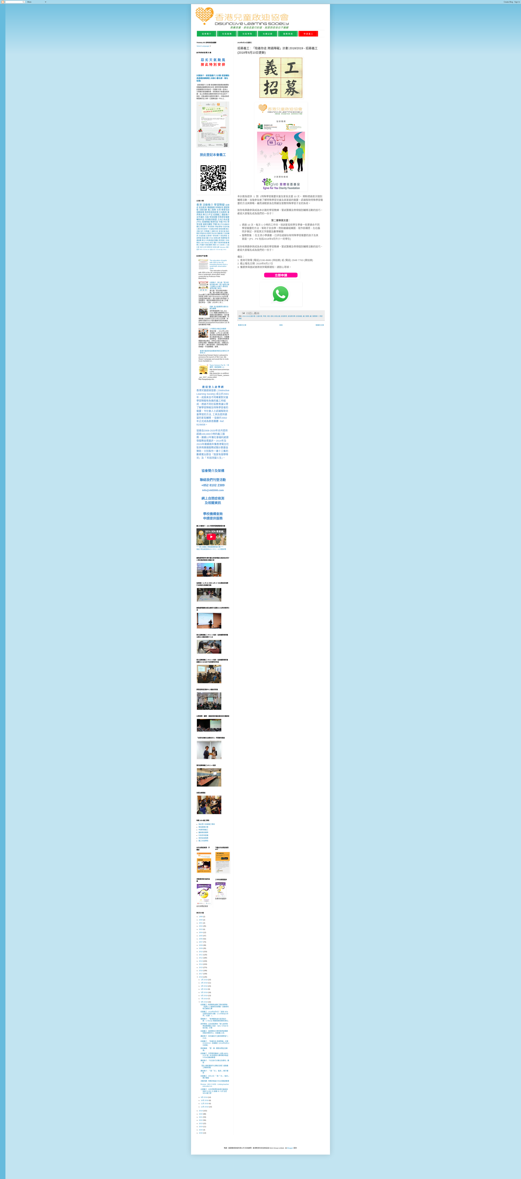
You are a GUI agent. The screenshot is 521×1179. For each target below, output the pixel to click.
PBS (225, 222)
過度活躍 (205, 238)
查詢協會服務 (203, 838)
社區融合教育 (214, 229)
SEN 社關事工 (221, 245)
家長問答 (223, 236)
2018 (201, 977)
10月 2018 (205, 1100)
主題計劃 (259, 316)
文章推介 (209, 236)
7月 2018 (204, 999)
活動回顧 (203, 210)
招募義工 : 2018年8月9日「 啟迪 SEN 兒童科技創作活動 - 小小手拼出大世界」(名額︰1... (214, 1014)
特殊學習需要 (223, 217)
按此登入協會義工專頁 (206, 824)
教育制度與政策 (211, 212)
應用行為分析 (212, 233)
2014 (201, 964)
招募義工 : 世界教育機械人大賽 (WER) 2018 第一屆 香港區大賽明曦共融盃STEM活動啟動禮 (214, 1055)
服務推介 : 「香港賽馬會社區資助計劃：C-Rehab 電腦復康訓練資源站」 (215, 1020)
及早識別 (200, 217)
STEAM (204, 249)
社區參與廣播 (222, 243)
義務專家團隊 (203, 832)
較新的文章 (242, 325)
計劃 (268, 316)
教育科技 (214, 222)
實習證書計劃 (203, 827)
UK (208, 249)
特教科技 (210, 247)
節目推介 (216, 236)
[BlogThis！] (250, 313)
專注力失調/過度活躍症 (210, 240)
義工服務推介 (314, 316)
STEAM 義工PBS (221, 249)
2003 (201, 929)
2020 (201, 1114)
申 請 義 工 (308, 34)
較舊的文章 (320, 325)
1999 (201, 917)
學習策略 (218, 227)
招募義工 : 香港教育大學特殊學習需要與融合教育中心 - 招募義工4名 (214, 1032)
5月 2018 (204, 992)
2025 (201, 1130)
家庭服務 (208, 245)
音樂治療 (217, 238)
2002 (201, 926)
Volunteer (223, 247)
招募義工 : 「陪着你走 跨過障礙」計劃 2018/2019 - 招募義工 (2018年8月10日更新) (215, 1043)
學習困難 (213, 217)
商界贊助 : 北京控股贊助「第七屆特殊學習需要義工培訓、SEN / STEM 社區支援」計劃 (214, 1026)
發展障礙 (206, 222)
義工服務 (306, 316)
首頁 (281, 325)
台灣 (219, 210)
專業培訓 (225, 210)
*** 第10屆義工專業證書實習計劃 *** (209, 547)
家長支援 (277, 316)
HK (201, 249)
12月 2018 (205, 1107)
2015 (201, 967)
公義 (198, 229)
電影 (215, 243)
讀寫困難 (222, 229)
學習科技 (203, 233)
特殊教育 (219, 207)
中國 (221, 222)
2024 (201, 1127)
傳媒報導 (211, 207)
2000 (201, 920)
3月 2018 (204, 986)
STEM (211, 238)
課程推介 (203, 227)
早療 (264, 316)
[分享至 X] (253, 313)
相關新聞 (200, 212)
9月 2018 (204, 1097)
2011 (201, 955)
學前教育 (211, 227)
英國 (214, 245)
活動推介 (208, 204)
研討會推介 (204, 229)
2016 (201, 971)
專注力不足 (208, 215)
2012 (201, 958)
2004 (201, 932)
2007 (201, 942)
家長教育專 (291, 316)
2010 (201, 952)
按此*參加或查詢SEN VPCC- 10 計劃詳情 (211, 549)
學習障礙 (219, 204)
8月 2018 (204, 1002)
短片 (202, 231)
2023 (201, 1123)
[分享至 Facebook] (255, 313)
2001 (201, 923)
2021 (201, 1117)
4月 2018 (204, 989)
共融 (207, 217)
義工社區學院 (203, 841)
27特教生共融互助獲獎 (218, 329)
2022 (201, 1120)
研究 (211, 243)
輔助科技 (200, 219)
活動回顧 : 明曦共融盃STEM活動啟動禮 (215, 1081)
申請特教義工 (203, 830)
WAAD (206, 243)
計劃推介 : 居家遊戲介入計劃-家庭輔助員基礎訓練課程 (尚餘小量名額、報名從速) (212, 78)
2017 (201, 974)
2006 (201, 939)
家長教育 (284, 316)
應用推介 (222, 240)
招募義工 (217, 215)
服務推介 (220, 233)
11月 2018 (205, 1104)
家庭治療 (216, 247)
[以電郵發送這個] (247, 313)
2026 (201, 1133)
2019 (201, 1111)
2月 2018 (204, 983)
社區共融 (226, 227)
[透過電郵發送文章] (243, 313)
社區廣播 (202, 236)
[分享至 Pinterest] (258, 313)
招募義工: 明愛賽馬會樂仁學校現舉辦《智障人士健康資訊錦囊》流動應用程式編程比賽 (215, 1007)
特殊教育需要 (211, 219)
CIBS (202, 243)
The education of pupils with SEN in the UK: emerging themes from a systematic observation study (219, 264)
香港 (272, 316)
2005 (201, 936)
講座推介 (225, 215)
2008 (201, 945)
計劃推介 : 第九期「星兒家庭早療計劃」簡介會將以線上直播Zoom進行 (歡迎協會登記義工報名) (219, 285)
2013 (201, 961)
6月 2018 (204, 996)
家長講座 (299, 316)
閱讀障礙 (224, 238)
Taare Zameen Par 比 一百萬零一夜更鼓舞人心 (219, 366)
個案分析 (215, 231)
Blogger (290, 1148)
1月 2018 (204, 980)
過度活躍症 (207, 224)
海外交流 (203, 247)
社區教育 (223, 212)
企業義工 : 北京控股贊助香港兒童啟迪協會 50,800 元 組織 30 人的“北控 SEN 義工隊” (214, 1091)
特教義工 (207, 231)
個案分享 (212, 249)
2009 (201, 948)
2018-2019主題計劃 (248, 316)
